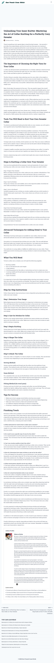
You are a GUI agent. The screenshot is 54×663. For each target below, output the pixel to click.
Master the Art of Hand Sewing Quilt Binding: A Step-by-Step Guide (14, 627)
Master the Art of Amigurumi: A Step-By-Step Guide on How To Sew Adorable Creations (41, 610)
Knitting (17, 40)
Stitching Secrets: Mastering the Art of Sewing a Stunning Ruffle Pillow (15, 630)
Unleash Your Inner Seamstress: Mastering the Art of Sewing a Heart (15, 644)
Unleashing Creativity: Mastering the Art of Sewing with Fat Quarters (22, 594)
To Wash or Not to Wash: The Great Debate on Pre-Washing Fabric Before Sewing (25, 596)
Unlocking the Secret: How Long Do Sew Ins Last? (11, 647)
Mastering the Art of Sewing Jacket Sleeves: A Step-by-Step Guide (14, 641)
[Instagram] (17, 584)
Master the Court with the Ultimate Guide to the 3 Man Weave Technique (15, 638)
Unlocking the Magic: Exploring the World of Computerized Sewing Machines (24, 592)
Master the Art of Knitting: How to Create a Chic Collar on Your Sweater (13, 609)
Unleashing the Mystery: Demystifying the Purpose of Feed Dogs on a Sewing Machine (26, 590)
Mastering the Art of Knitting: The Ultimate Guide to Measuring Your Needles (16, 625)
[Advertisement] (27, 14)
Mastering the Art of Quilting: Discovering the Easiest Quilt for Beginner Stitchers (17, 622)
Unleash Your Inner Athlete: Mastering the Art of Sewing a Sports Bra (14, 636)
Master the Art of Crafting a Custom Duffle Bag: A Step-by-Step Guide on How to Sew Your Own (19, 633)
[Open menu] (51, 2)
